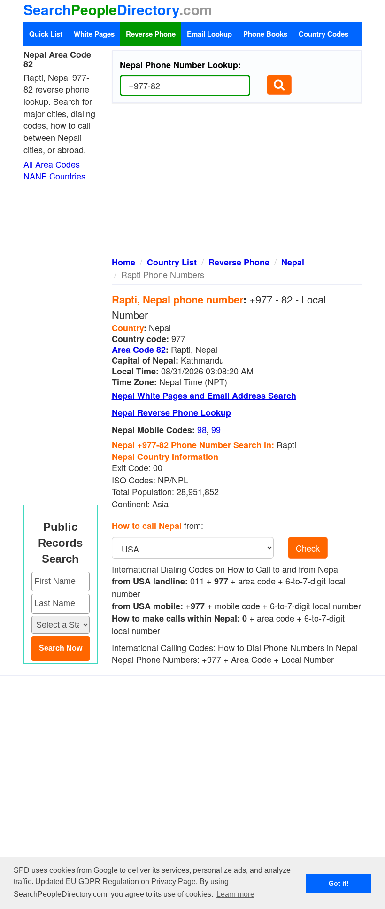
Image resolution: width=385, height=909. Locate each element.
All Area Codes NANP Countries (54, 170)
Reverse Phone (151, 34)
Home (123, 262)
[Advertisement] (237, 181)
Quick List (45, 34)
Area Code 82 (139, 349)
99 (216, 429)
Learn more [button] (235, 894)
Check (308, 548)
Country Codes (323, 34)
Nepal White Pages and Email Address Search (204, 395)
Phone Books (265, 34)
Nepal (292, 262)
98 (202, 429)
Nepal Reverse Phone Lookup (171, 412)
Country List (172, 262)
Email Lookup (209, 34)
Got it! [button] (339, 883)
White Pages (94, 34)
